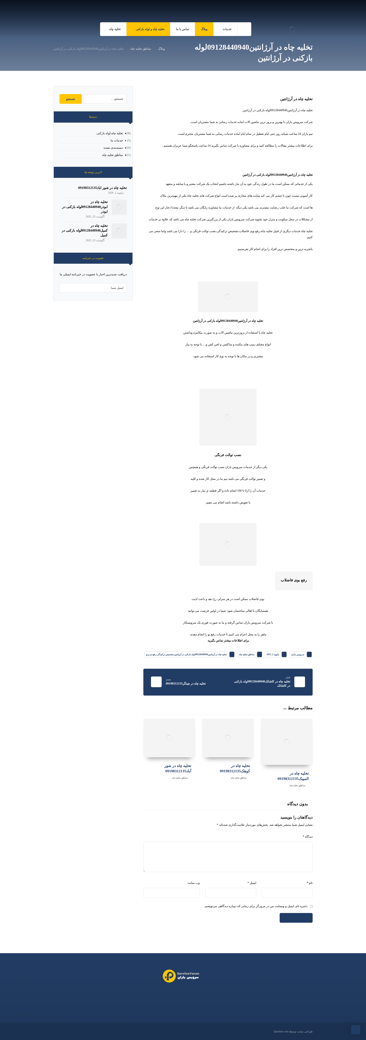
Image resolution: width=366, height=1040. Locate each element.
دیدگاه (308, 836)
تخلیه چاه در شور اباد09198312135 (102, 188)
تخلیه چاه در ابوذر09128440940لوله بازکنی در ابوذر (85, 206)
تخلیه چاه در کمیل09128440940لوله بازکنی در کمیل (85, 230)
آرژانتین (197, 320)
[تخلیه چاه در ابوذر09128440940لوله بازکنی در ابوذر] (119, 207)
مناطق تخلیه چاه (246, 654)
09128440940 (172, 993)
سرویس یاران (297, 654)
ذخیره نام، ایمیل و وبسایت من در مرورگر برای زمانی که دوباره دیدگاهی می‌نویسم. (255, 906)
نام (310, 882)
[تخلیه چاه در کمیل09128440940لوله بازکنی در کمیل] (119, 231)
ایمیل (251, 882)
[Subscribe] (64, 287)
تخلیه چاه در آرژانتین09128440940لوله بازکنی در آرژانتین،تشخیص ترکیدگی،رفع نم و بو (186, 654)
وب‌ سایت (193, 882)
